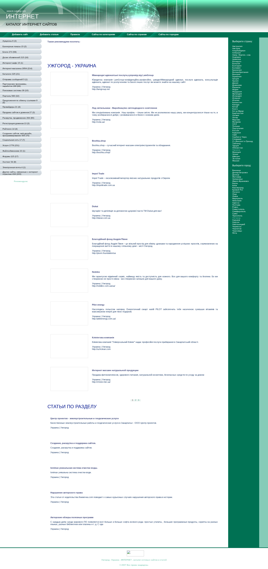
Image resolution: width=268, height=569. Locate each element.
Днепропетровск (240, 172)
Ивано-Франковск (240, 181)
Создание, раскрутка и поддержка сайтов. (73, 443)
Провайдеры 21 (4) (11, 107)
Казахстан (237, 102)
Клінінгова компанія (103, 337)
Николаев (236, 200)
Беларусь (236, 61)
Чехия (235, 154)
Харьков (236, 220)
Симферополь (239, 211)
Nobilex (96, 272)
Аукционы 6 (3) (9, 41)
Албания (236, 53)
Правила (75, 34)
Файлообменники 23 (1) (14, 151)
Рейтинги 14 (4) (10, 129)
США (234, 135)
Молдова (236, 122)
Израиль (236, 87)
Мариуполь (237, 198)
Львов (235, 196)
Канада (235, 104)
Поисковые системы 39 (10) (15, 90)
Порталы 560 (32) (11, 96)
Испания (236, 98)
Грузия (235, 81)
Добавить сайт (20, 34)
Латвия (235, 115)
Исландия (237, 96)
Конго (235, 109)
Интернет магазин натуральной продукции (115, 370)
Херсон (235, 222)
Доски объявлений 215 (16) (15, 57)
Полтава (236, 205)
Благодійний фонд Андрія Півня (109, 239)
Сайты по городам (169, 34)
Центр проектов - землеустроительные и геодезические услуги (84, 418)
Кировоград (237, 188)
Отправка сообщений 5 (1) (15, 79)
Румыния (236, 133)
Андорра (236, 57)
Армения (236, 59)
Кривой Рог (237, 190)
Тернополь (237, 216)
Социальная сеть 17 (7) (14, 140)
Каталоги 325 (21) (11, 74)
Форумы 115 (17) (10, 156)
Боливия (236, 68)
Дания (235, 83)
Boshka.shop (99, 141)
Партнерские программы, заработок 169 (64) (15, 85)
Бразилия (237, 70)
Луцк (234, 194)
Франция (236, 152)
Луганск (236, 192)
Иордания (237, 92)
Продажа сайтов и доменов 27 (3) (19, 112)
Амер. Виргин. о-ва (241, 55)
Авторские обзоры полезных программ (71, 517)
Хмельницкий (238, 224)
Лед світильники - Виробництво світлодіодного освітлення (124, 108)
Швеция (236, 156)
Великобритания (240, 72)
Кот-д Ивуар (238, 111)
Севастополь (238, 209)
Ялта (234, 233)
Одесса (235, 203)
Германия (236, 76)
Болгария (236, 66)
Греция (235, 79)
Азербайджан (238, 50)
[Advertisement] (118, 54)
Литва (235, 117)
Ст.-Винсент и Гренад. (242, 141)
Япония (235, 161)
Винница (236, 170)
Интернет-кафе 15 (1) (13, 63)
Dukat (95, 206)
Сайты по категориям (103, 34)
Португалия (237, 128)
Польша (236, 126)
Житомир (236, 177)
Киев (234, 185)
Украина (236, 150)
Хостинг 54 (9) (9, 162)
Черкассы (236, 226)
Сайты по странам (137, 34)
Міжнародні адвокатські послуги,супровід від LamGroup (123, 75)
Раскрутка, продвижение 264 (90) (18, 118)
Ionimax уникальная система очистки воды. (74, 468)
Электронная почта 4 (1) (14, 167)
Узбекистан (237, 148)
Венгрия (236, 74)
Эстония (236, 158)
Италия (235, 100)
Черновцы (237, 231)
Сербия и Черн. (239, 137)
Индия (235, 89)
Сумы (234, 213)
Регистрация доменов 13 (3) (16, 123)
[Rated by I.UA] (135, 555)
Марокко (236, 120)
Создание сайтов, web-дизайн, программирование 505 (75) (17, 134)
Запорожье (237, 179)
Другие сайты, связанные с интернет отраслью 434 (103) (20, 173)
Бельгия (236, 63)
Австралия (237, 46)
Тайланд (236, 143)
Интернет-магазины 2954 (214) (17, 68)
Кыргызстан (237, 113)
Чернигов (236, 229)
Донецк (235, 175)
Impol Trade (98, 173)
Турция (235, 146)
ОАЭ (234, 124)
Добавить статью (49, 34)
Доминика (237, 85)
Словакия (236, 139)
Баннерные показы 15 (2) (14, 46)
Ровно (235, 207)
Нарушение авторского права (66, 492)
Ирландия (237, 94)
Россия (235, 130)
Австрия (236, 48)
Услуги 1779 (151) (11, 145)
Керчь (235, 183)
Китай (235, 107)
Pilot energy (98, 305)
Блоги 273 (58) (9, 52)
